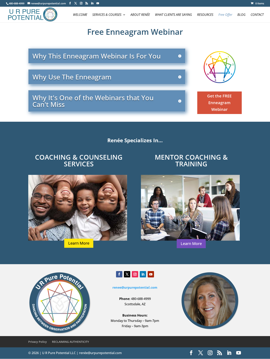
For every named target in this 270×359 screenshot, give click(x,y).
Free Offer (225, 15)
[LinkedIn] (92, 3)
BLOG (241, 15)
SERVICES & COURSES (106, 15)
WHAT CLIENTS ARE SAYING (173, 15)
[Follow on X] (127, 274)
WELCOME (80, 15)
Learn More (78, 243)
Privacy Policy (37, 342)
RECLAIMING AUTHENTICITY (70, 342)
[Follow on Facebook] (119, 274)
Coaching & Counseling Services (79, 160)
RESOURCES (205, 15)
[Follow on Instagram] (135, 274)
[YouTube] (97, 3)
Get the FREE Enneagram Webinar (219, 102)
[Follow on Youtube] (151, 274)
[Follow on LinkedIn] (143, 274)
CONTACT (257, 15)
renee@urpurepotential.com (134, 287)
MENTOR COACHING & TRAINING (191, 160)
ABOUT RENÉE (140, 15)
